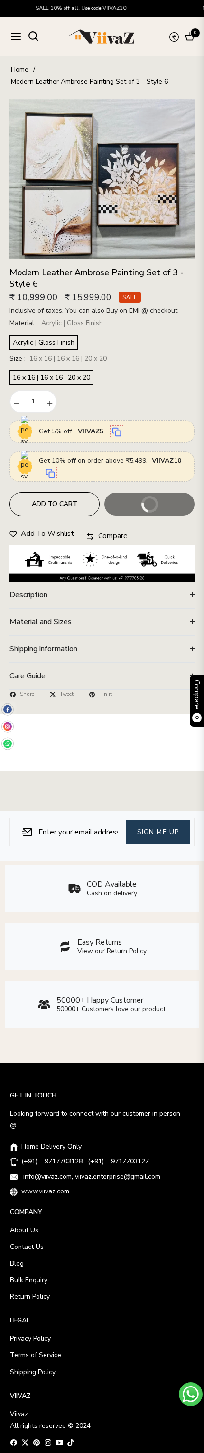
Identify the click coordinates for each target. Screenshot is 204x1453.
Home (19, 69)
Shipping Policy (33, 1372)
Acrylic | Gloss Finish (43, 342)
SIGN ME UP (158, 831)
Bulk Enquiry (28, 1279)
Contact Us (27, 1246)
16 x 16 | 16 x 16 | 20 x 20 (51, 377)
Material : (56, 323)
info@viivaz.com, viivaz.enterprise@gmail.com (90, 1176)
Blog (17, 1263)
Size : (58, 358)
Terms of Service (35, 1354)
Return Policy (30, 1296)
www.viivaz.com (45, 1191)
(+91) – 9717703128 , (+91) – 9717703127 (85, 1161)
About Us (24, 1230)
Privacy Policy (30, 1338)
